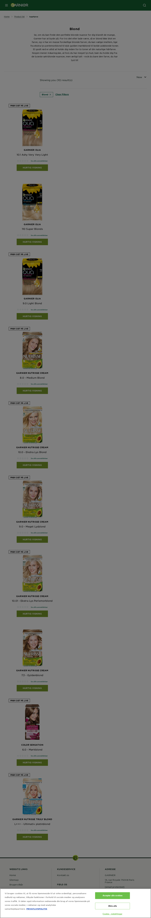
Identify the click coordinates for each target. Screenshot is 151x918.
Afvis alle (112, 906)
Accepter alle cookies (113, 895)
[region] (75, 903)
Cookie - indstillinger (112, 914)
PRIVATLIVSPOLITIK (36, 909)
